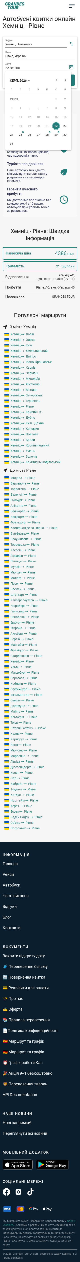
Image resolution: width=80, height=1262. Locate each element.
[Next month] (65, 80)
